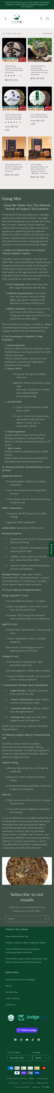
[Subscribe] (45, 919)
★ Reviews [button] (51, 549)
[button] (5, 19)
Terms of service (28, 1083)
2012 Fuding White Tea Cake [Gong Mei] (39, 116)
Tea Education (12, 992)
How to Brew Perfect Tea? (17, 936)
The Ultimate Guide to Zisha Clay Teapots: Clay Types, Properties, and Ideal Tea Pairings (26, 960)
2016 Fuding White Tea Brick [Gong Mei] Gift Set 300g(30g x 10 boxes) (14, 168)
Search (9, 986)
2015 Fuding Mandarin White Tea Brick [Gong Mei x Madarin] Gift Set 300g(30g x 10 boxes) (39, 169)
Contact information (22, 1087)
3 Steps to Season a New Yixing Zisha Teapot (26, 943)
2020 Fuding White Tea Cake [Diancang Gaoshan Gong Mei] (13, 117)
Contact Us (11, 1005)
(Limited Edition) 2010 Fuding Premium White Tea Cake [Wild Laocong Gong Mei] (39, 70)
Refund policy (42, 1078)
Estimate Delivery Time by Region (20, 980)
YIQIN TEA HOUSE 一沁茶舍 (23, 1078)
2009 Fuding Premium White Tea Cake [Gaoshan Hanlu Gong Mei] (14, 69)
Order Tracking (12, 998)
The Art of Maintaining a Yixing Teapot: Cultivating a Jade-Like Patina (23, 951)
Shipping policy (42, 1083)
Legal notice (36, 1087)
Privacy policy (13, 1083)
